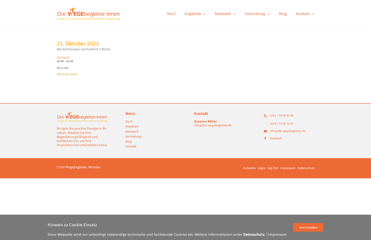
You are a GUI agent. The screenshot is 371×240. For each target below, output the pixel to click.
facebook (276, 138)
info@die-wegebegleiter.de (212, 125)
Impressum (277, 234)
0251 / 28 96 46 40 (281, 115)
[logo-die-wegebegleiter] (89, 8)
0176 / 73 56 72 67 (281, 124)
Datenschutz (254, 234)
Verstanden (308, 227)
